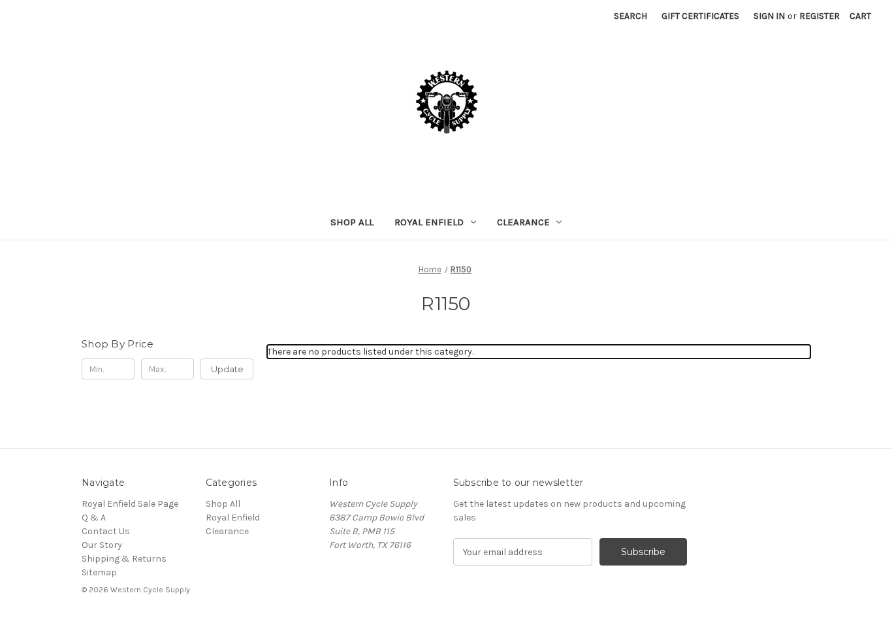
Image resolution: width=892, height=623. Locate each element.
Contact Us (106, 531)
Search (630, 16)
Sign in (769, 16)
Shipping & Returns (124, 558)
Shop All (352, 222)
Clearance (523, 222)
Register (819, 16)
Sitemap (99, 572)
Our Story (102, 545)
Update (227, 369)
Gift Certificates (700, 16)
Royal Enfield (429, 222)
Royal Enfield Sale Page (130, 503)
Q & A (94, 517)
